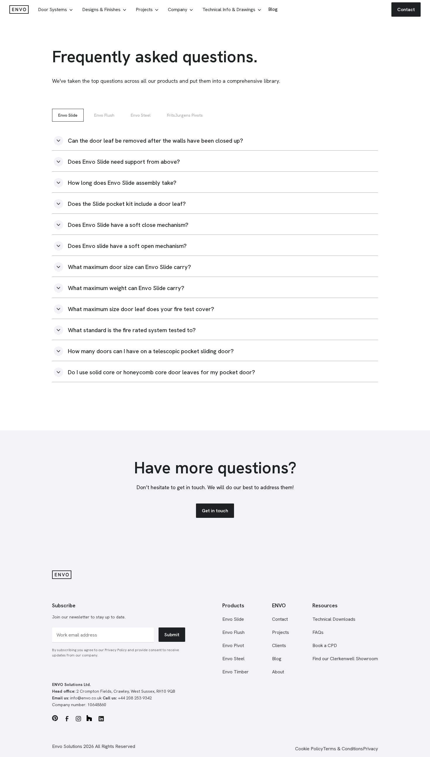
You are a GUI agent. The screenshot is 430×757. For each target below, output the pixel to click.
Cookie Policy (309, 749)
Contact (280, 619)
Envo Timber (235, 672)
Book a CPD (324, 645)
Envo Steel (141, 115)
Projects (280, 632)
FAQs (318, 632)
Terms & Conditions (343, 749)
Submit (171, 635)
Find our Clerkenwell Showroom (345, 659)
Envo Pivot (233, 645)
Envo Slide (68, 115)
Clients (279, 645)
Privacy (370, 749)
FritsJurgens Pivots (185, 115)
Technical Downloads (333, 619)
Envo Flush (104, 115)
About (278, 672)
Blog (276, 659)
